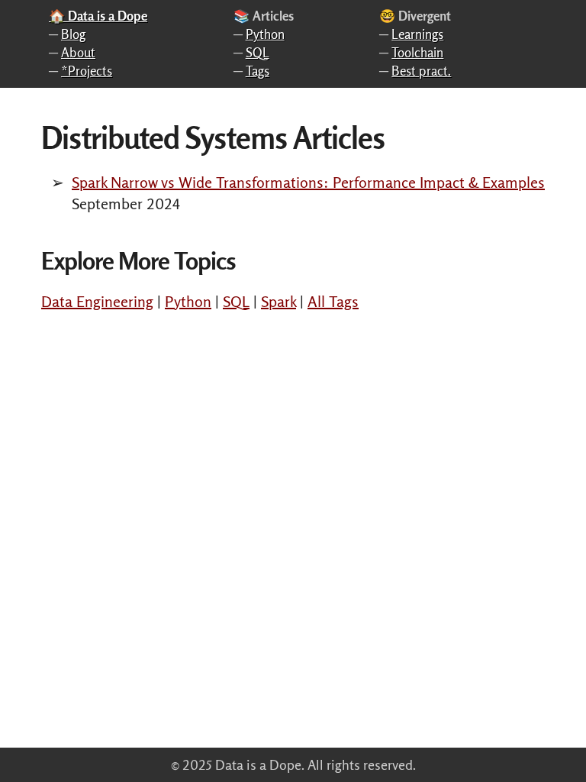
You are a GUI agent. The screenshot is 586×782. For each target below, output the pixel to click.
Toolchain (417, 52)
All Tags (333, 301)
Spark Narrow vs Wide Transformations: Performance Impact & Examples (308, 182)
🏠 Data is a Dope (98, 16)
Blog (73, 34)
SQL (257, 52)
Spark (278, 301)
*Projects (86, 71)
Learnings (417, 34)
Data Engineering (97, 301)
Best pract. (421, 71)
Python (265, 34)
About (78, 52)
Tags (257, 71)
